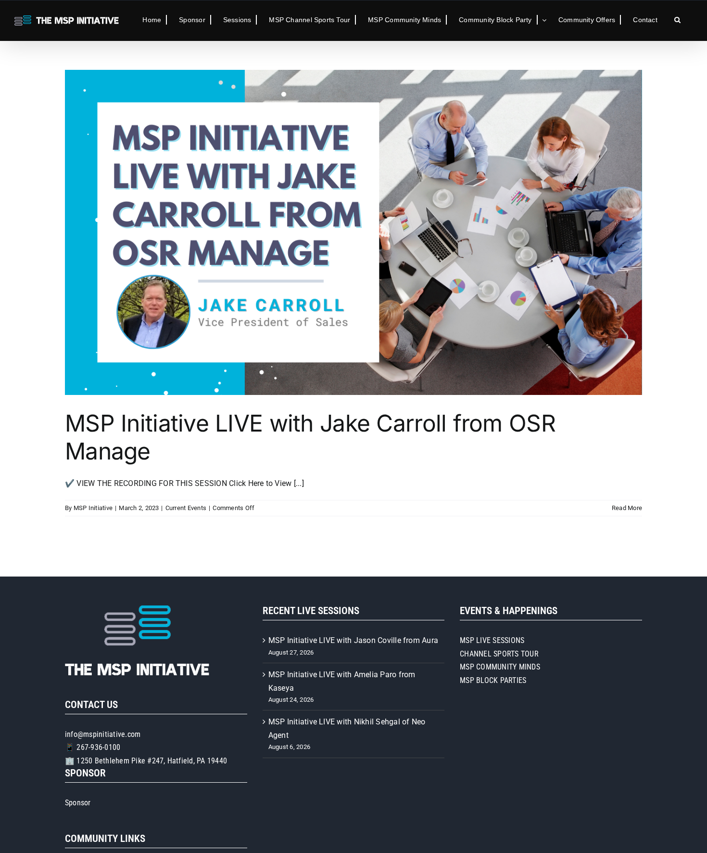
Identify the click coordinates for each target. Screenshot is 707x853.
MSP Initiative (93, 508)
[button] (677, 19)
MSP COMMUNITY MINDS (500, 666)
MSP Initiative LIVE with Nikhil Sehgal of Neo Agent (347, 728)
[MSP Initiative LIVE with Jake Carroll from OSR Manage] (353, 232)
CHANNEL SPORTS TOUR (499, 653)
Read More (627, 508)
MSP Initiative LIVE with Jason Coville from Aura (353, 640)
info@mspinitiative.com (102, 734)
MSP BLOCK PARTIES (493, 680)
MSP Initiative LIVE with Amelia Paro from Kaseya (342, 681)
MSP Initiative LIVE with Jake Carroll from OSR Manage (310, 437)
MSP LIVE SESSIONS (492, 640)
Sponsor (78, 802)
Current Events (185, 508)
